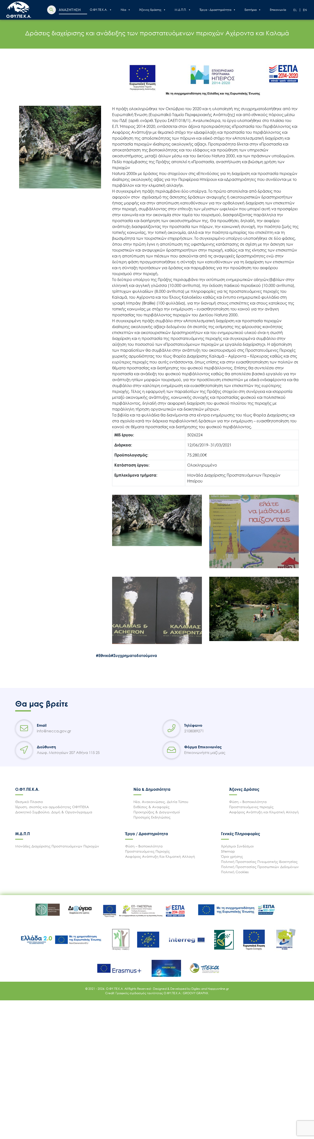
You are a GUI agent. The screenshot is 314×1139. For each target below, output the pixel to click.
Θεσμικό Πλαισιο (29, 802)
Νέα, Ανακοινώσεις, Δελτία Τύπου (160, 802)
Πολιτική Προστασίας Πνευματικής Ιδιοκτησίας (259, 861)
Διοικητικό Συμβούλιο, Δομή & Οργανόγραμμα (53, 812)
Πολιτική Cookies (235, 872)
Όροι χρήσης (232, 856)
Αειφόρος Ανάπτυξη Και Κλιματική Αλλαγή (160, 856)
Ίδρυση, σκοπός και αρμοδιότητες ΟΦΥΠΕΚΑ (52, 807)
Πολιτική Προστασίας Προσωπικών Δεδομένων (260, 867)
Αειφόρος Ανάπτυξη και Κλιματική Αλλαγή (264, 812)
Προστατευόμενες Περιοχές (147, 851)
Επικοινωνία (278, 10)
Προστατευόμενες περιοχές (251, 807)
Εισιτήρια (251, 10)
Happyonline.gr (218, 989)
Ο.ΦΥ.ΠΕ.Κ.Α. (98, 10)
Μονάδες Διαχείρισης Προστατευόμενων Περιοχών (57, 846)
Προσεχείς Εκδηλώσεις (151, 817)
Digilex (196, 989)
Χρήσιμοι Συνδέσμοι (237, 846)
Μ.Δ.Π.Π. (180, 10)
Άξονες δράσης (150, 10)
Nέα (123, 10)
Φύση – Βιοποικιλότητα (248, 802)
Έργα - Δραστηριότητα (215, 10)
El (295, 10)
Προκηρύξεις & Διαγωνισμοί (156, 812)
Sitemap (228, 851)
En (305, 10)
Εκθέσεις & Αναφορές (151, 807)
